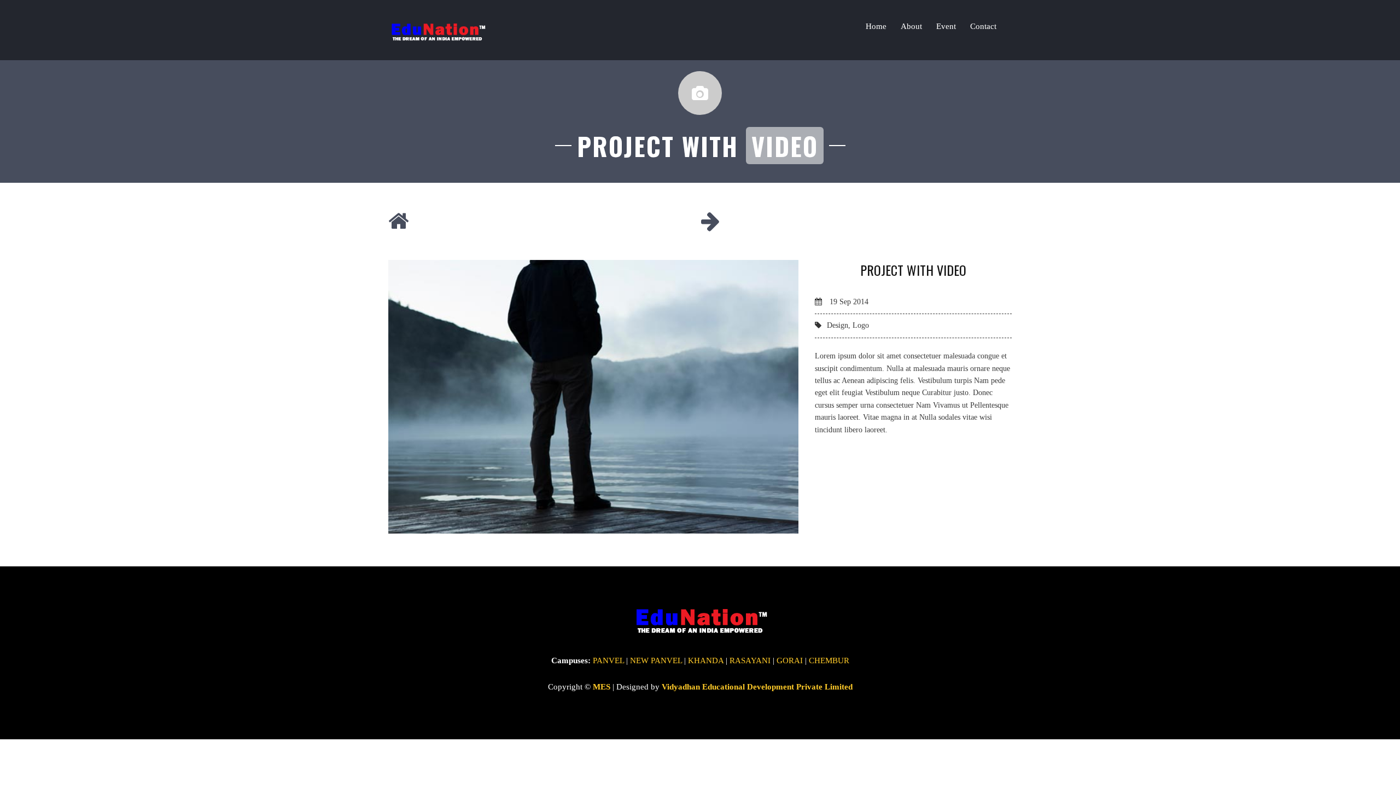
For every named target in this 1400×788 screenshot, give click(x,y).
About (911, 26)
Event (946, 26)
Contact (983, 26)
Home (876, 26)
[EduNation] (437, 30)
